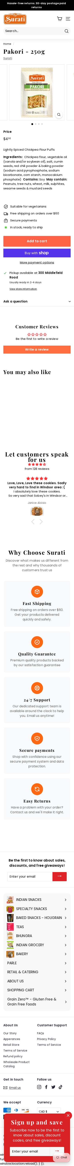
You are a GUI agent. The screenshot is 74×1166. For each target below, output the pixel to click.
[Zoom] (59, 114)
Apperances (11, 1039)
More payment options (37, 262)
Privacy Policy (46, 1039)
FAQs (40, 1033)
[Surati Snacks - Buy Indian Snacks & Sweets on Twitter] (53, 1087)
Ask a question (15, 301)
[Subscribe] (59, 876)
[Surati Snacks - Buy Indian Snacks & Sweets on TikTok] (60, 1087)
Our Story (10, 1033)
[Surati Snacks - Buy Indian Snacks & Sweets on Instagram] (39, 1087)
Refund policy (12, 1056)
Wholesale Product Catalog (16, 1064)
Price (7, 131)
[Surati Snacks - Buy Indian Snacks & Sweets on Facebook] (46, 1087)
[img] (37, 464)
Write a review (37, 349)
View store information (23, 289)
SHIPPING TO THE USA (32, 8)
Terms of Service (15, 1051)
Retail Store (11, 1045)
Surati (7, 58)
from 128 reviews (37, 469)
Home (7, 44)
